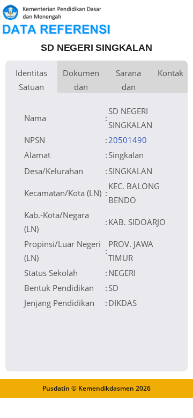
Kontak (170, 73)
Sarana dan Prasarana (128, 80)
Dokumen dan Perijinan (81, 80)
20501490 (127, 140)
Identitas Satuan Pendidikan (31, 80)
